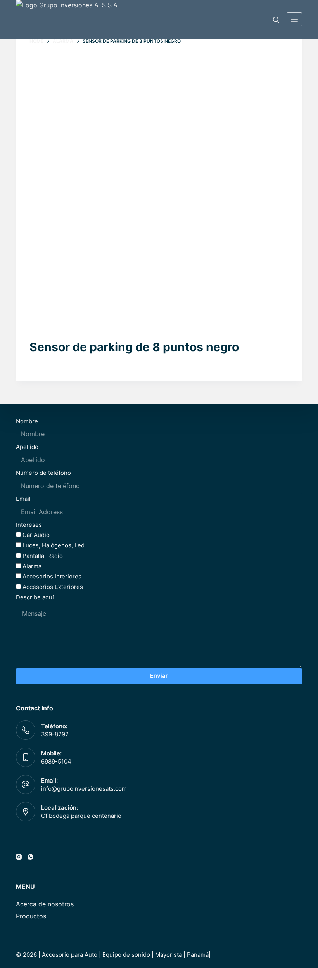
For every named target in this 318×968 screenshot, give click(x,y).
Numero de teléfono (43, 472)
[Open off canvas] (294, 19)
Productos (31, 916)
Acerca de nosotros (45, 904)
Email (23, 498)
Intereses (29, 524)
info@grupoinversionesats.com (84, 788)
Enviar (159, 675)
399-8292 (55, 734)
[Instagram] (19, 857)
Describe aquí (35, 597)
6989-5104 (56, 761)
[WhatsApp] (30, 857)
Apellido (27, 446)
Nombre (27, 421)
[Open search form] (276, 20)
